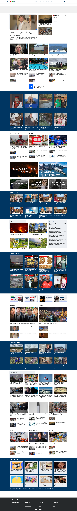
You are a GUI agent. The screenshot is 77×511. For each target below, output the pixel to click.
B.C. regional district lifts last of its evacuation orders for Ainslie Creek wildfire (44, 24)
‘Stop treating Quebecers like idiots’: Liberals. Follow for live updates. (22, 323)
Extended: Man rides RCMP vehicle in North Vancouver (45, 366)
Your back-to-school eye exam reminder (15, 216)
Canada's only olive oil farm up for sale (36, 248)
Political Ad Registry (28, 506)
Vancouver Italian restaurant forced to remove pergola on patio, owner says (22, 80)
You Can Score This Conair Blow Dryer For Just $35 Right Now (16, 484)
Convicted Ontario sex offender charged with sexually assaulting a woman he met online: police (28, 326)
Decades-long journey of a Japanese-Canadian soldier (45, 109)
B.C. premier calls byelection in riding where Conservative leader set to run (17, 55)
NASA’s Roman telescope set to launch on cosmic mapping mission (19, 443)
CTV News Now (53, 1)
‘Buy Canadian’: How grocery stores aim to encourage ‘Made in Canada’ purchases (60, 396)
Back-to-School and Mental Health (60, 215)
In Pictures (32, 1)
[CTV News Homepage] (13, 1)
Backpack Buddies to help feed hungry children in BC (44, 203)
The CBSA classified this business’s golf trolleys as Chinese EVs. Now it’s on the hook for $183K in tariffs (16, 396)
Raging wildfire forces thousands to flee (17, 234)
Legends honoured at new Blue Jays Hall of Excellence (31, 270)
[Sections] (7, 2)
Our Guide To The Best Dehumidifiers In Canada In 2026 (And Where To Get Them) (45, 484)
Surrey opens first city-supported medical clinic (16, 128)
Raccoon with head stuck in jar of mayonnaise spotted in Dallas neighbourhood (59, 366)
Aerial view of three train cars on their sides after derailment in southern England (31, 366)
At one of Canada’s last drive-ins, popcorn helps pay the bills (16, 383)
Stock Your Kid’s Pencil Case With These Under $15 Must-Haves (31, 484)
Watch (27, 1)
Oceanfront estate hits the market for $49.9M (18, 248)
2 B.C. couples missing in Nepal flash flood (60, 109)
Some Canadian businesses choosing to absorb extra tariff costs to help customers (31, 289)
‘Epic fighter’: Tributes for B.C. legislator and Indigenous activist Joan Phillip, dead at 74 (60, 74)
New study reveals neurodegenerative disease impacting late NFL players (44, 270)
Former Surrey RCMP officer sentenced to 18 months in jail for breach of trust (21, 34)
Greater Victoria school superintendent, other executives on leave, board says (37, 55)
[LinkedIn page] (17, 499)
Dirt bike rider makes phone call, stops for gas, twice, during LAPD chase (16, 366)
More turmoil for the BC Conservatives (29, 203)
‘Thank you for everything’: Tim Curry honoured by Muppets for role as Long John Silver (41, 453)
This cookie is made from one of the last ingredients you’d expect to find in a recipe (22, 447)
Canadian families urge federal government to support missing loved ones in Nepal (16, 289)
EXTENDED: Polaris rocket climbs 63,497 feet (16, 353)
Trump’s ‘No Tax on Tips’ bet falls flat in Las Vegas (48, 323)
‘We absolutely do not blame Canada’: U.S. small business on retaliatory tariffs (59, 383)
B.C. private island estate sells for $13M (36, 234)
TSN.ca (40, 506)
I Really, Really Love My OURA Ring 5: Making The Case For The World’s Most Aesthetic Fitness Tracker (60, 471)
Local (19, 1)
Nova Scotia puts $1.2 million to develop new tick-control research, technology (22, 452)
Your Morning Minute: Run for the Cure (59, 128)
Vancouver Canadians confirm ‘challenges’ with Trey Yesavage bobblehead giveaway (57, 147)
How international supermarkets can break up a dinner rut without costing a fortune (61, 452)
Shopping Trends (46, 1)
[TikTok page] (14, 499)
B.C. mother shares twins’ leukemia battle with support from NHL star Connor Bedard (61, 151)
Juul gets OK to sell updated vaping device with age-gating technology (37, 414)
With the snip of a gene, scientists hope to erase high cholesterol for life (41, 423)
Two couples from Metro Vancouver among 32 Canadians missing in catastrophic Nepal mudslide (61, 80)
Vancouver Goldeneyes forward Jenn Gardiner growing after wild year (60, 156)
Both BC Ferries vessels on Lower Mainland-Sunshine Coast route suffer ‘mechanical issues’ (57, 55)
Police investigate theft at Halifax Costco (59, 353)
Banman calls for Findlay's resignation (29, 109)
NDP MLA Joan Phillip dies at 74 (15, 108)
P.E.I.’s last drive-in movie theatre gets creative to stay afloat (16, 270)
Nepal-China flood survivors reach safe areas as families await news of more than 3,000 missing (57, 414)
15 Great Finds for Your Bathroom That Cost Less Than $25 (46, 470)
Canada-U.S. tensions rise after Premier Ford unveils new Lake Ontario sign (44, 289)
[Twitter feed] (12, 499)
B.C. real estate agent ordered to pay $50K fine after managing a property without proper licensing (41, 156)
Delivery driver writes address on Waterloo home (45, 353)
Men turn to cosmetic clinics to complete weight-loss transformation (41, 418)
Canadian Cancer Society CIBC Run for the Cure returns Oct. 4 (60, 203)
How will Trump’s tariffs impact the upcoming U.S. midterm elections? (60, 289)
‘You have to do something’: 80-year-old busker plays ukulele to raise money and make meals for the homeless (18, 147)
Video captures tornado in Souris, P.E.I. (31, 353)
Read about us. (51, 488)
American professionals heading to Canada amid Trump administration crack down (60, 270)
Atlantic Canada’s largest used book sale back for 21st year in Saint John (58, 443)
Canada (23, 1)
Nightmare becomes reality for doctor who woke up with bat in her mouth (31, 396)
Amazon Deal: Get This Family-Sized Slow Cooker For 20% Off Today (16, 470)
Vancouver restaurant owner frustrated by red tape (44, 128)
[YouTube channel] (15, 499)
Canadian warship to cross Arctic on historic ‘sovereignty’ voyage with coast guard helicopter (45, 396)
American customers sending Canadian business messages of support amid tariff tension (45, 383)
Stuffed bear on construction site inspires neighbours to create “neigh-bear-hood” (22, 157)
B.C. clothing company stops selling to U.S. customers (31, 128)
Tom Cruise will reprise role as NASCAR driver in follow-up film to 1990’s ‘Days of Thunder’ (37, 443)
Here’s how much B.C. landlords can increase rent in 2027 (38, 147)
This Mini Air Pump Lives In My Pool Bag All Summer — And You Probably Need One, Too (31, 470)
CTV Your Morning (38, 1)
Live (58, 1)
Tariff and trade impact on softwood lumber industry (45, 216)
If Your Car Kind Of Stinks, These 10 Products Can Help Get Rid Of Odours (60, 484)
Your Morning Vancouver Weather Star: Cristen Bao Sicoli (30, 216)
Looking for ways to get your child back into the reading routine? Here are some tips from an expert (31, 383)
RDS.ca (54, 506)
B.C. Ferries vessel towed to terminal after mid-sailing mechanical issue (40, 74)
